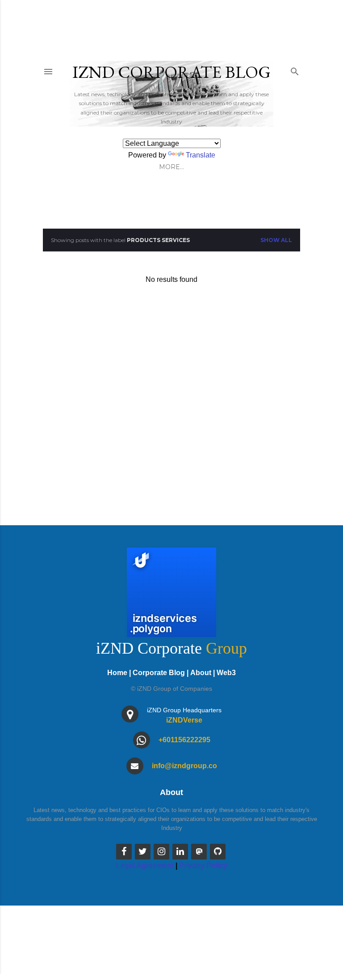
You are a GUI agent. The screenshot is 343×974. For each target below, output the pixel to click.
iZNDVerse (184, 720)
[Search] (294, 69)
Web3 (226, 672)
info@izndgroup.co (184, 766)
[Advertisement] (171, 392)
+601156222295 (184, 740)
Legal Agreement (145, 865)
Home (117, 672)
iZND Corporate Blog (171, 72)
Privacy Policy (203, 865)
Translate (200, 155)
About (200, 672)
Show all (276, 240)
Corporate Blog (159, 672)
